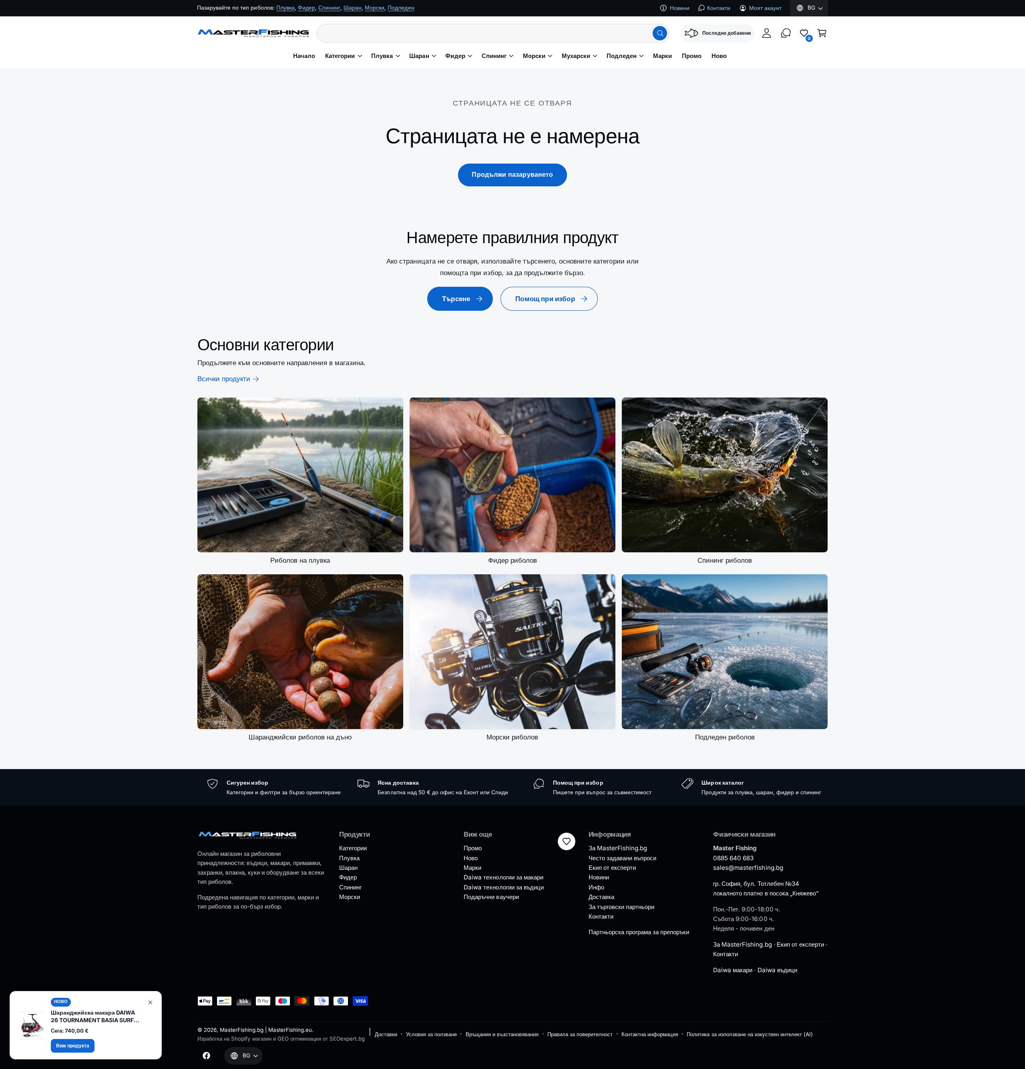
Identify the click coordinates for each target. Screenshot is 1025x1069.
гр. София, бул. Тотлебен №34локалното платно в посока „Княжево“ (766, 888)
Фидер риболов (512, 560)
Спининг (494, 56)
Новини (679, 8)
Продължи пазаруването (512, 174)
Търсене (456, 299)
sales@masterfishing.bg (748, 867)
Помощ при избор (545, 299)
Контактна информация (649, 1034)
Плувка (382, 56)
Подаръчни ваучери (491, 897)
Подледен (622, 56)
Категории (340, 56)
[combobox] (493, 33)
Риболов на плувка (300, 560)
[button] (822, 33)
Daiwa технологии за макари (503, 877)
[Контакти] (786, 33)
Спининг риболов (724, 560)
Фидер (455, 56)
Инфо (596, 887)
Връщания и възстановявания (502, 1034)
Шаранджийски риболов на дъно (300, 737)
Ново (471, 858)
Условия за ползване (431, 1034)
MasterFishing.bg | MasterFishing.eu (266, 1030)
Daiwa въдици (777, 970)
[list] (512, 787)
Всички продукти (223, 379)
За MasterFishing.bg (618, 848)
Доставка (601, 897)
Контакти (718, 8)
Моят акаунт (765, 8)
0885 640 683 (733, 858)
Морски (534, 56)
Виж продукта (72, 1046)
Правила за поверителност (580, 1034)
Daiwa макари (732, 970)
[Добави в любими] (566, 841)
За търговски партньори (621, 907)
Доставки (386, 1034)
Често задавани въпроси (622, 858)
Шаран (419, 56)
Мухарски (576, 56)
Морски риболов (512, 737)
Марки (472, 867)
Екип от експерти (612, 867)
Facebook (264, 7)
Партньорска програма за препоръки (639, 932)
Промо (473, 848)
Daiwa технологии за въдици (503, 887)
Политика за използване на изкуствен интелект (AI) (750, 1034)
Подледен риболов (725, 737)
